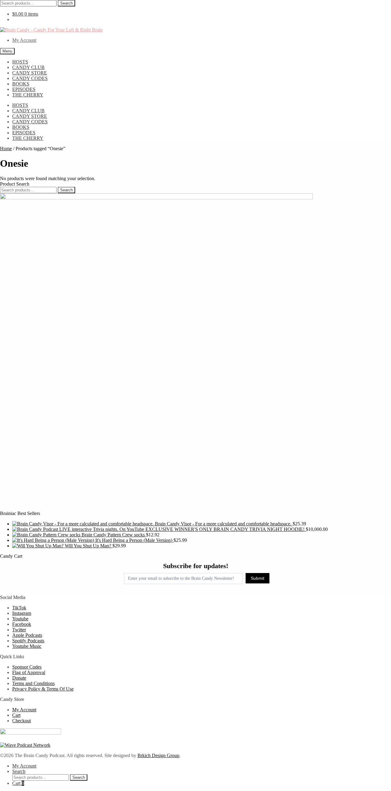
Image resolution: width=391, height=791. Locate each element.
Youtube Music (27, 646)
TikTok (19, 607)
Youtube (20, 618)
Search (66, 3)
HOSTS (20, 61)
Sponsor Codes (27, 666)
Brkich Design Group (158, 755)
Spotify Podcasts (28, 640)
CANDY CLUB (28, 67)
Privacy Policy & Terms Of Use (43, 688)
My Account (24, 40)
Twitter (19, 629)
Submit (257, 578)
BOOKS (20, 83)
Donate (19, 677)
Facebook (21, 624)
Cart (16, 715)
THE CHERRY (27, 94)
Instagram (21, 613)
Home (6, 148)
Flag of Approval (28, 672)
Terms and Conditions (33, 683)
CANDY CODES (30, 78)
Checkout (21, 720)
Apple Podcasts (27, 635)
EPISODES (23, 89)
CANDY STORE (29, 72)
